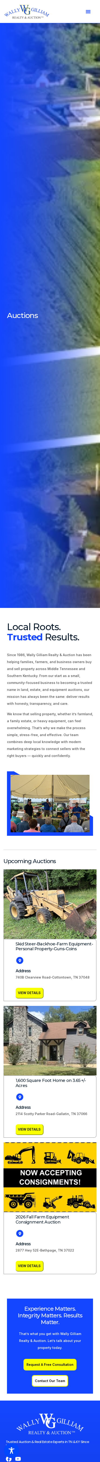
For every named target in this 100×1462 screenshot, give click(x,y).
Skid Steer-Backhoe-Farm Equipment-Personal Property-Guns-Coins (54, 946)
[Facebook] (9, 1459)
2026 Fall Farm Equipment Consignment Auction (42, 1219)
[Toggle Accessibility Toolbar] (11, 1451)
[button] (88, 11)
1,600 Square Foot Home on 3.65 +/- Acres (51, 1083)
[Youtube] (18, 1459)
